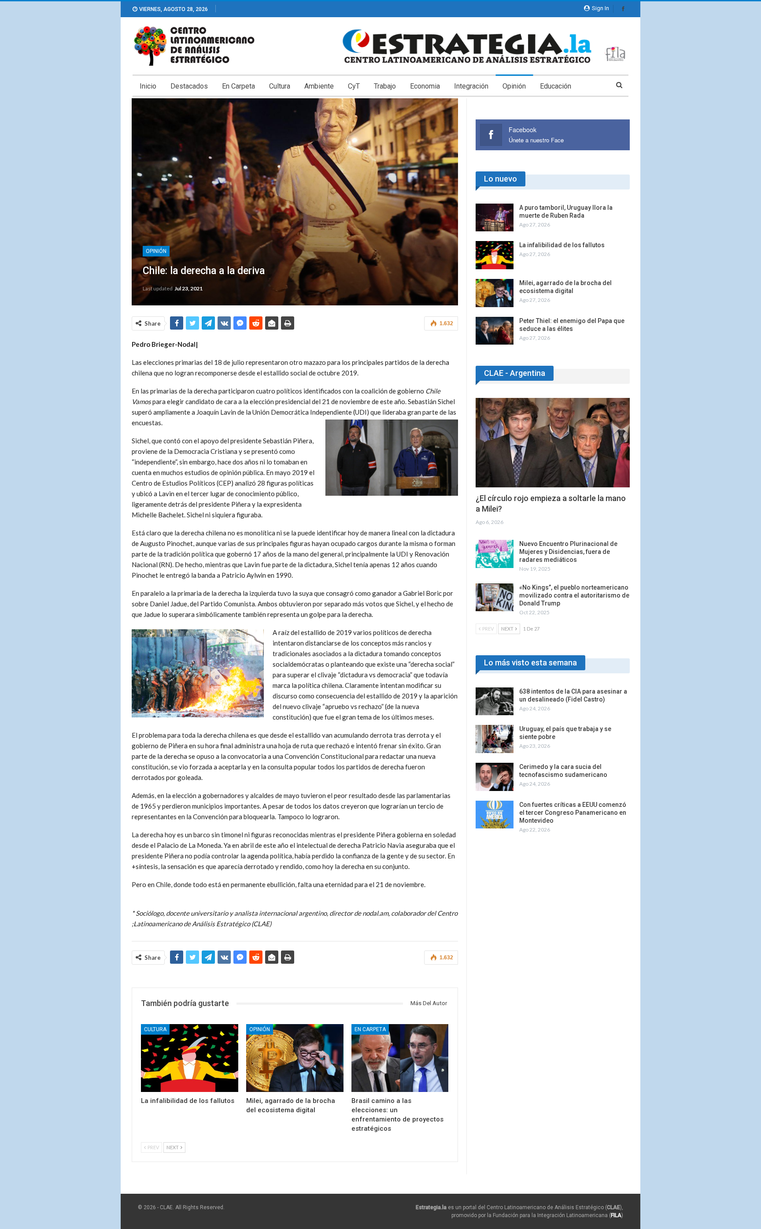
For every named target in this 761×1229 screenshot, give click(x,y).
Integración (471, 86)
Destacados (189, 86)
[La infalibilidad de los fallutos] (189, 1058)
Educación (555, 86)
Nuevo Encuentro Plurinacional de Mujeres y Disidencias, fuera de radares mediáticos (568, 551)
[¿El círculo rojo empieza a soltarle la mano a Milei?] (553, 442)
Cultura (279, 86)
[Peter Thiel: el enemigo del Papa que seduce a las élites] (494, 331)
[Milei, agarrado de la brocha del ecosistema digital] (295, 1058)
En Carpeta (238, 86)
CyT (354, 86)
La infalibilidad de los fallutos (562, 245)
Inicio (148, 86)
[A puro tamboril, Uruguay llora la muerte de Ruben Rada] (494, 218)
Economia (425, 86)
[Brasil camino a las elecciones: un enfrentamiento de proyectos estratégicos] (400, 1058)
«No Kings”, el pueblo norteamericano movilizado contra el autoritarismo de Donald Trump (574, 595)
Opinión (514, 86)
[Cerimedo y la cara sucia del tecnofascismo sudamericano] (494, 777)
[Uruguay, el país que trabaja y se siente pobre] (494, 739)
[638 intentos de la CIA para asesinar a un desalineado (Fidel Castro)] (494, 701)
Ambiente (319, 86)
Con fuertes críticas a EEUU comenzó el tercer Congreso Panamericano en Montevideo (572, 812)
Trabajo (385, 86)
